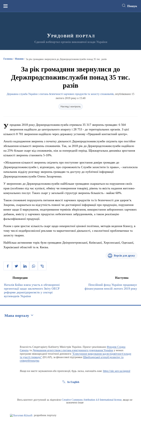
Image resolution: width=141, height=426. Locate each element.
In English (73, 382)
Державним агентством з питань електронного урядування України (72, 350)
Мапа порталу (16, 315)
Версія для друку (124, 255)
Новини (19, 59)
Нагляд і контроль (71, 106)
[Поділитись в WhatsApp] (33, 266)
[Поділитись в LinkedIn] (25, 266)
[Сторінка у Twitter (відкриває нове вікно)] (70, 390)
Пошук (132, 6)
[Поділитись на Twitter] (16, 266)
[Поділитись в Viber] (42, 266)
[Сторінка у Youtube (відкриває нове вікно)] (76, 390)
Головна (8, 59)
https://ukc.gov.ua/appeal (116, 370)
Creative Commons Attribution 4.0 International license (92, 399)
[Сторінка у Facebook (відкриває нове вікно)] (64, 390)
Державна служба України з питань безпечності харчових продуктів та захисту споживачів (60, 94)
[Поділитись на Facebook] (8, 266)
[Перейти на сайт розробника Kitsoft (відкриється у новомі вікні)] (21, 415)
